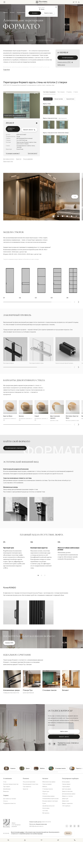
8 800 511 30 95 (46, 822)
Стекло (76, 92)
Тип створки (61, 92)
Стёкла (31, 40)
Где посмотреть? (32, 153)
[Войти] (79, 2)
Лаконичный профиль (20, 40)
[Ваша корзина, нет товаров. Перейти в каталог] (74, 2)
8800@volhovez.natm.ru (36, 826)
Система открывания (49, 92)
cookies (22, 832)
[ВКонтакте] (49, 744)
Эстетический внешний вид (43, 40)
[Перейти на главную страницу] (41, 2)
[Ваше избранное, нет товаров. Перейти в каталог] (76, 2)
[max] (74, 826)
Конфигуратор (7, 40)
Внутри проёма (59, 99)
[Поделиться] (35, 93)
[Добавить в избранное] (38, 93)
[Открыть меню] (4, 2)
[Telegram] (54, 744)
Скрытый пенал (70, 99)
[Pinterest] (78, 826)
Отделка (69, 92)
